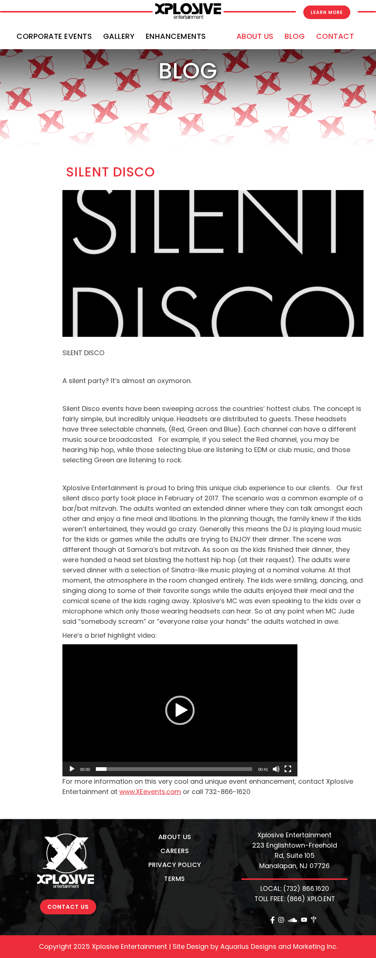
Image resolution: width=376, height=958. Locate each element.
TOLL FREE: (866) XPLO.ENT (294, 899)
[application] (179, 710)
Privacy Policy (174, 864)
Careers (174, 850)
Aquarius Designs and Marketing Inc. (278, 946)
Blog (295, 36)
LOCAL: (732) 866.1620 (294, 888)
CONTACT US (68, 907)
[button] (180, 710)
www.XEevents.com (150, 791)
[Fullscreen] (288, 769)
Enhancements (176, 36)
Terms (174, 878)
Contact (335, 36)
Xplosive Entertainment (294, 835)
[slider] (174, 769)
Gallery (119, 36)
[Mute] (276, 769)
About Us (255, 36)
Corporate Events (54, 36)
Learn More (327, 12)
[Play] (72, 769)
